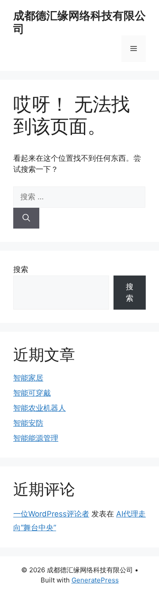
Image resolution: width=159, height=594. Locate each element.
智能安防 (28, 423)
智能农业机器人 (39, 408)
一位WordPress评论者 (51, 513)
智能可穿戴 (32, 392)
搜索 (20, 269)
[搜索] (26, 218)
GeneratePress (95, 580)
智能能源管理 (35, 438)
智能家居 (28, 377)
